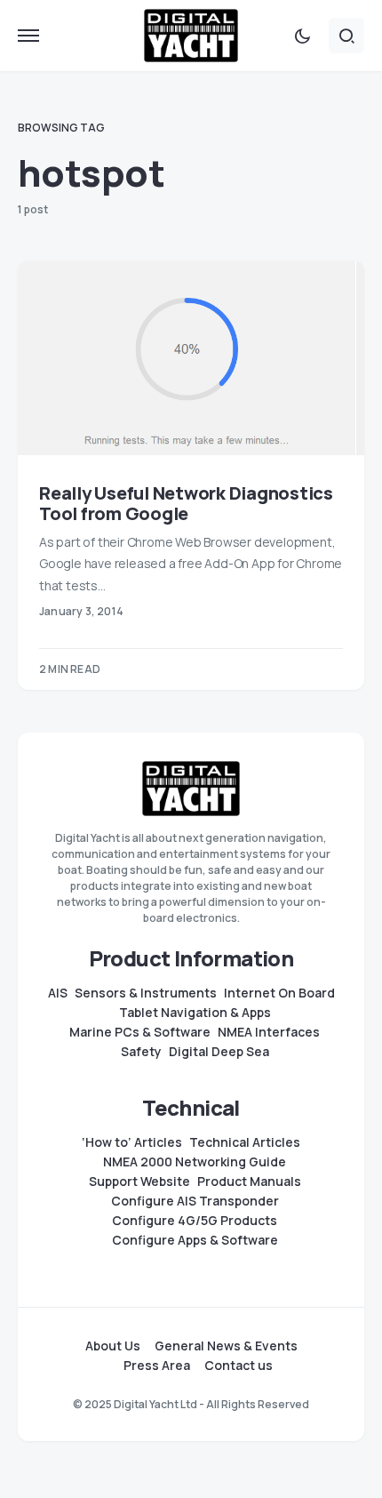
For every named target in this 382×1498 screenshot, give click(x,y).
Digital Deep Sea (219, 1051)
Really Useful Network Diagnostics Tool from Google (186, 503)
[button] (28, 35)
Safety (141, 1051)
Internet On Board (279, 993)
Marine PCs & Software (140, 1032)
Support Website (139, 1181)
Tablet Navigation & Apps (195, 1012)
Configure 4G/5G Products (194, 1220)
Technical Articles (244, 1142)
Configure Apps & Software (195, 1240)
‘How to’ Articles (132, 1142)
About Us (112, 1346)
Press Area (156, 1365)
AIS (58, 993)
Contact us (238, 1365)
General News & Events (226, 1346)
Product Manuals (249, 1181)
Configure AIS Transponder (195, 1201)
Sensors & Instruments (146, 993)
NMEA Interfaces (269, 1032)
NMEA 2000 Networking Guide (194, 1162)
